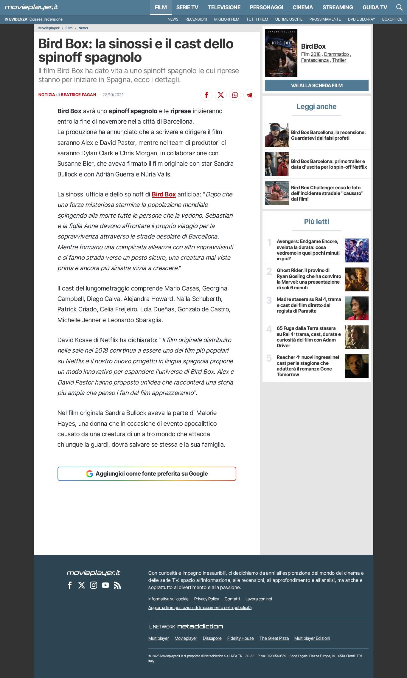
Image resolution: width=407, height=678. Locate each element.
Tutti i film (257, 19)
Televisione (224, 7)
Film (161, 7)
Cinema (303, 7)
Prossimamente (325, 19)
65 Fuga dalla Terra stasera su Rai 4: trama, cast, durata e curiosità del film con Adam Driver (309, 336)
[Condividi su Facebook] (206, 95)
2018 (316, 54)
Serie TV (187, 7)
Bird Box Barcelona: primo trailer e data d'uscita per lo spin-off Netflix (329, 164)
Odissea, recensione (46, 19)
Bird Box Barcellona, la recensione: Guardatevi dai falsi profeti (328, 135)
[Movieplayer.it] (31, 7)
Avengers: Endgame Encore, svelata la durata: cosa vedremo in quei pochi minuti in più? (308, 250)
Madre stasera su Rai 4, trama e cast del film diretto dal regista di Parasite (309, 304)
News (173, 19)
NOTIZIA (46, 94)
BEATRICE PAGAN (78, 94)
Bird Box (164, 194)
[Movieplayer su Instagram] (94, 585)
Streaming (338, 7)
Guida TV (375, 7)
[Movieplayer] (93, 573)
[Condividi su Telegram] (249, 95)
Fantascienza (315, 60)
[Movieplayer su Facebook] (70, 585)
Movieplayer (49, 28)
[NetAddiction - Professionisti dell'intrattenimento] (200, 626)
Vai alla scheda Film (317, 85)
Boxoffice (392, 19)
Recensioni (196, 19)
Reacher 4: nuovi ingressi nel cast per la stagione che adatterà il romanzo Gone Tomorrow (308, 365)
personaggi (266, 7)
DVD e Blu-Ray (361, 19)
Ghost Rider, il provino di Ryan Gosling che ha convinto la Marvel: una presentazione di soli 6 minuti (309, 278)
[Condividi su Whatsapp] (235, 95)
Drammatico (336, 54)
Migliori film (226, 19)
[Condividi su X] (221, 95)
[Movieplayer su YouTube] (105, 585)
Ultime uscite (288, 19)
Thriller (339, 60)
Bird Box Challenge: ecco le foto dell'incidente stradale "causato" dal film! (327, 193)
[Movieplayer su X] (82, 585)
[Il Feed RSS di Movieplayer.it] (117, 585)
